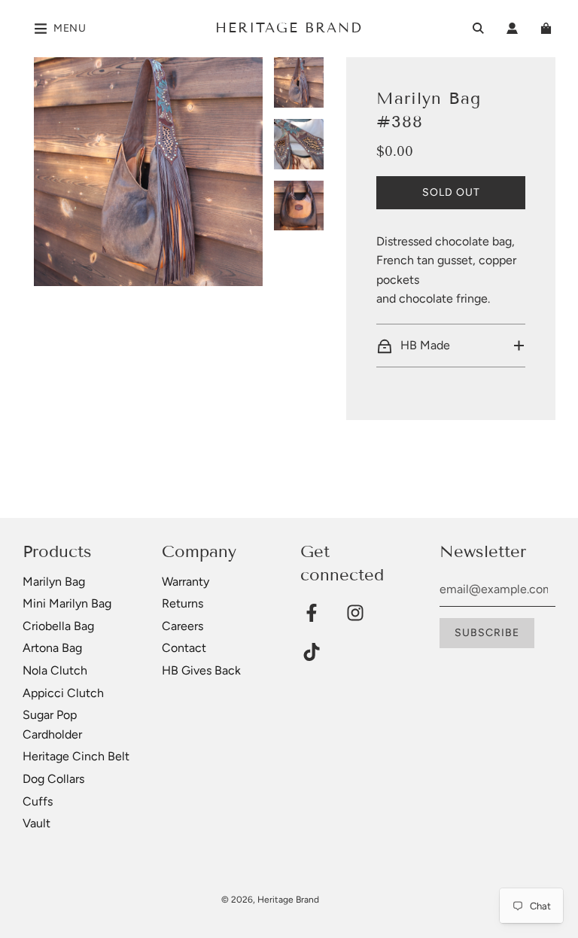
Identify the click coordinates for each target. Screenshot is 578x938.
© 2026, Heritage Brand (270, 899)
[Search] (478, 28)
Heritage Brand (289, 28)
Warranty (185, 581)
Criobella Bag (58, 626)
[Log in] (512, 28)
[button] (450, 345)
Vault (36, 823)
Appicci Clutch (63, 693)
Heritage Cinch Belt (76, 756)
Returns (182, 603)
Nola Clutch (55, 670)
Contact (184, 648)
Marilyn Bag (54, 581)
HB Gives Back (201, 670)
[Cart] (548, 28)
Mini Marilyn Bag (67, 603)
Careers (182, 626)
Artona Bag (52, 648)
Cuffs (38, 801)
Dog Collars (53, 779)
